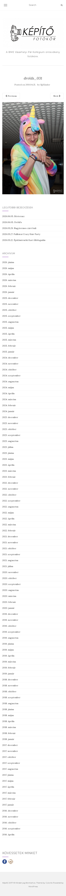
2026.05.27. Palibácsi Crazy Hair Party (21, 234)
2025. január (8, 351)
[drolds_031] (33, 148)
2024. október (9, 369)
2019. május (8, 649)
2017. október (9, 757)
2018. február (9, 733)
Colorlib (49, 883)
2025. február (9, 345)
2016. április (8, 834)
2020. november (10, 572)
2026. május (8, 268)
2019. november (10, 620)
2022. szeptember (11, 500)
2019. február (9, 667)
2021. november (10, 542)
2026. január (8, 292)
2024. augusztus (10, 381)
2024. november (10, 363)
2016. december (10, 810)
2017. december (10, 745)
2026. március (9, 280)
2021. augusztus (10, 560)
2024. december (10, 357)
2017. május (8, 781)
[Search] (62, 5)
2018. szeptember (11, 697)
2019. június (8, 643)
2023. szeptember (11, 435)
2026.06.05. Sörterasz (13, 216)
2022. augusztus (10, 506)
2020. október (9, 578)
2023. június (8, 453)
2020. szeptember (11, 584)
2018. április (8, 721)
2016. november (10, 816)
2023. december (10, 417)
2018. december (10, 679)
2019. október (9, 626)
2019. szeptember (11, 632)
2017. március (9, 792)
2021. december (10, 536)
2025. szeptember (11, 316)
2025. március (9, 339)
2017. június (8, 775)
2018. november (10, 685)
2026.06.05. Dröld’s (12, 222)
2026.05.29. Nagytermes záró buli (19, 228)
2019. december (10, 614)
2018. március (9, 727)
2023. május (8, 459)
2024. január (8, 411)
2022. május (8, 512)
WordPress (33, 886)
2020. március (9, 596)
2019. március (9, 661)
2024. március (9, 399)
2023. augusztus (10, 441)
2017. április (8, 786)
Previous (12, 96)
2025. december (10, 298)
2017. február (8, 798)
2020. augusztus (10, 590)
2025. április (8, 333)
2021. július (7, 566)
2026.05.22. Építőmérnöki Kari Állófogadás (23, 240)
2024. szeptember (11, 375)
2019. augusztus (10, 637)
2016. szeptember (11, 828)
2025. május (8, 327)
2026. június (8, 262)
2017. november (10, 751)
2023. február (9, 477)
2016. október (9, 822)
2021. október (9, 548)
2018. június (8, 709)
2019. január (8, 673)
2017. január (8, 804)
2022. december (10, 482)
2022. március (9, 524)
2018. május (8, 715)
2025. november (10, 304)
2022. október (9, 494)
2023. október (9, 429)
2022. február (9, 530)
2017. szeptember (11, 763)
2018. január (8, 739)
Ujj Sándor (45, 84)
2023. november (10, 423)
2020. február (9, 602)
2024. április (8, 393)
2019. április (8, 655)
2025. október (9, 310)
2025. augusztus (10, 322)
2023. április (8, 465)
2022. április (8, 518)
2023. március (9, 471)
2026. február (9, 286)
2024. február (9, 405)
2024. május (8, 387)
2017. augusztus (10, 769)
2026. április (8, 274)
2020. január (8, 608)
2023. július (7, 447)
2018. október (9, 691)
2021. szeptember (11, 554)
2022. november (10, 488)
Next (56, 96)
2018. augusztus (10, 703)
